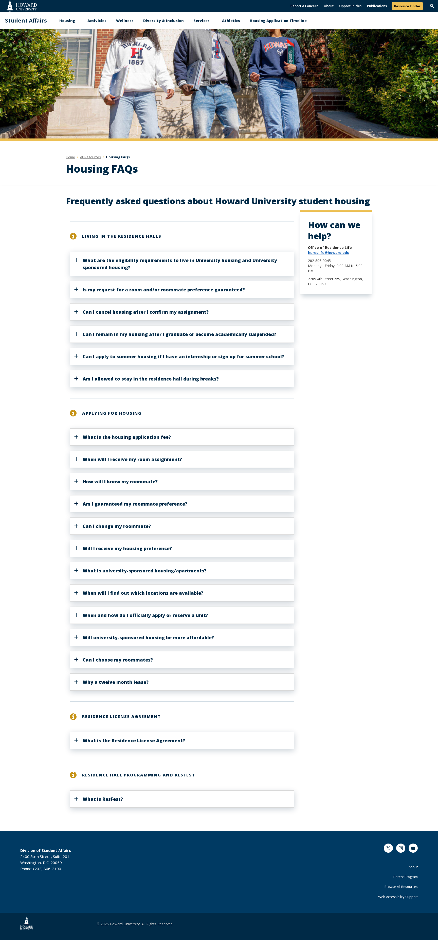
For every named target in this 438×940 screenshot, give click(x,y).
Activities (96, 20)
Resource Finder (407, 6)
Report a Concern (304, 6)
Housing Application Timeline (278, 20)
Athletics (231, 20)
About (329, 6)
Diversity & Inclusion (163, 20)
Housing (67, 20)
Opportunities (350, 6)
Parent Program (405, 876)
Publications (377, 6)
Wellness (125, 20)
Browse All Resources (401, 886)
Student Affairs (26, 20)
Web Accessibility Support (398, 896)
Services (201, 20)
